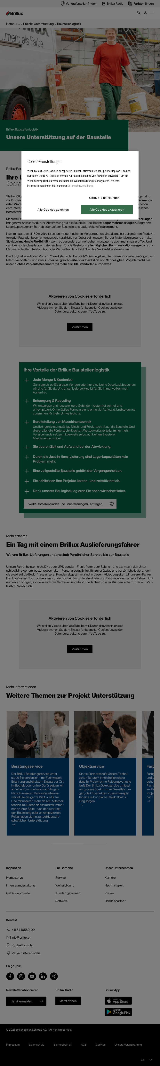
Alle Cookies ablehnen (53, 209)
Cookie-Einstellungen (104, 197)
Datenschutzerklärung (80, 185)
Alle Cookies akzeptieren (107, 209)
